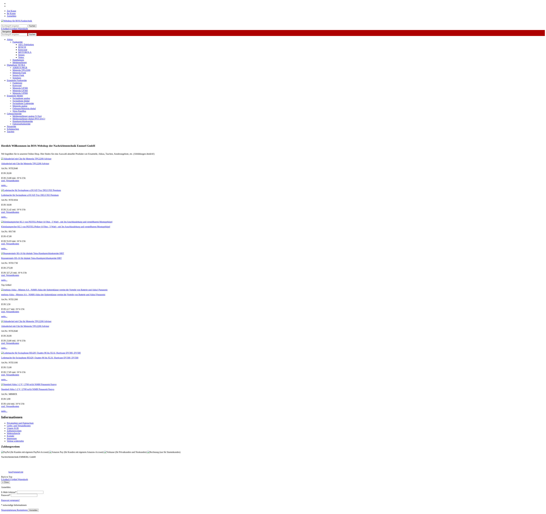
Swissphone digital (21, 101)
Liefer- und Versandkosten (19, 425)
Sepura (21, 55)
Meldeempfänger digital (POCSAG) (29, 119)
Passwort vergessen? (10, 500)
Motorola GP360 (20, 90)
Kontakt (10, 436)
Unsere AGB (13, 428)
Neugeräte (11, 126)
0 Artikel (5, 28)
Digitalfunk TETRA (16, 65)
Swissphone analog (21, 98)
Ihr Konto (11, 13)
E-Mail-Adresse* (8, 492)
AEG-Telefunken (26, 44)
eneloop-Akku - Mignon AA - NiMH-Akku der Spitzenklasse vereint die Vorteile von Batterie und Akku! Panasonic (53, 294)
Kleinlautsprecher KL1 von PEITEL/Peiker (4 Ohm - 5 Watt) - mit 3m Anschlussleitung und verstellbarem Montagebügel (55, 226)
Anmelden (11, 16)
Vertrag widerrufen (15, 441)
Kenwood (22, 49)
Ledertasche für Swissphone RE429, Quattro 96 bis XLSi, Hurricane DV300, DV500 (39, 358)
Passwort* (5, 495)
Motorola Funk (19, 72)
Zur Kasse (11, 11)
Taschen (10, 131)
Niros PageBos (19, 111)
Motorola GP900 (20, 93)
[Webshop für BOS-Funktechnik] (16, 21)
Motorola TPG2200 (21, 70)
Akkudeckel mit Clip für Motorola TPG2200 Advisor (25, 163)
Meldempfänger (20, 62)
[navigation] (6, 477)
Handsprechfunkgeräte (23, 121)
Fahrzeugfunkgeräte (21, 124)
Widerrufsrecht (13, 433)
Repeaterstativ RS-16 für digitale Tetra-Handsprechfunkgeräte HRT (31, 258)
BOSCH (22, 47)
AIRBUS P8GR (20, 67)
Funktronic (17, 83)
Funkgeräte (18, 42)
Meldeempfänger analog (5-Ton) (27, 116)
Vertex (21, 57)
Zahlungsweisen (14, 431)
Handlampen (18, 60)
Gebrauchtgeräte (14, 113)
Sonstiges (17, 78)
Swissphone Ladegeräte (23, 103)
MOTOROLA (24, 52)
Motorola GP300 (20, 88)
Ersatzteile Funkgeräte (17, 80)
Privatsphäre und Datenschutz (20, 423)
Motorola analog (20, 106)
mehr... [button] (4, 185)
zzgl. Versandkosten (10, 180)
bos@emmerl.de (16, 472)
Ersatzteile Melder (15, 96)
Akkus (10, 39)
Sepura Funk (18, 75)
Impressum (12, 438)
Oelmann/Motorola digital (24, 108)
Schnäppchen (13, 129)
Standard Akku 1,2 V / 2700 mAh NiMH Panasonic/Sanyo (27, 389)
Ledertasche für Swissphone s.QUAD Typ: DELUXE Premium (30, 195)
